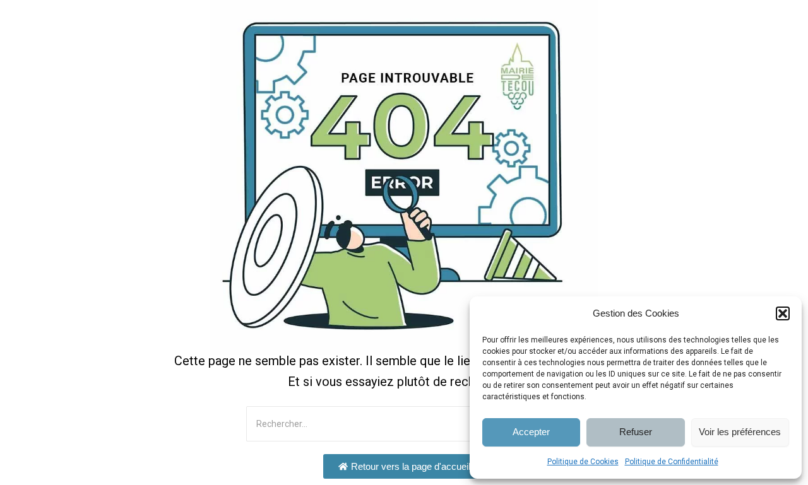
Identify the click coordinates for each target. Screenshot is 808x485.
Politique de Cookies (583, 461)
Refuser (635, 431)
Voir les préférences (740, 431)
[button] (782, 313)
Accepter (531, 431)
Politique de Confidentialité (671, 461)
